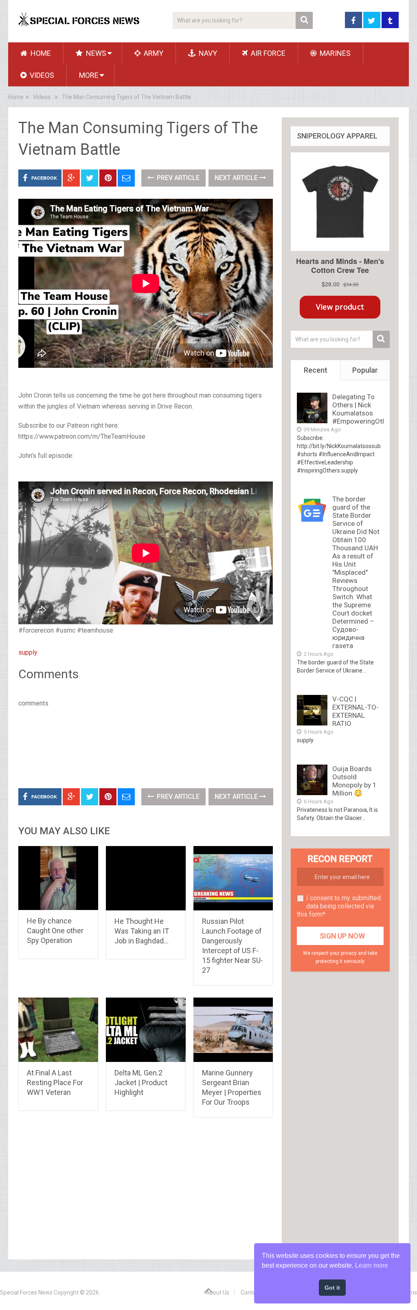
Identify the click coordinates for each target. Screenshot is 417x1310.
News (95, 53)
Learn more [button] (371, 1265)
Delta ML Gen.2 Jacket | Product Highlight (140, 1082)
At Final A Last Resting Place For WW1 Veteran (55, 1082)
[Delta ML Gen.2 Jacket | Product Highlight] (146, 1030)
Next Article (237, 178)
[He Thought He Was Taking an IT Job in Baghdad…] (146, 878)
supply (27, 652)
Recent (315, 370)
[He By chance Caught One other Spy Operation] (58, 878)
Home (40, 53)
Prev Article (177, 178)
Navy (207, 53)
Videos (41, 75)
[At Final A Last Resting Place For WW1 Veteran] (58, 1030)
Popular (365, 370)
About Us (217, 1292)
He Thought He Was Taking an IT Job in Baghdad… (141, 931)
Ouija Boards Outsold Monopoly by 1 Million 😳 (354, 781)
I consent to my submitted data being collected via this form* (339, 906)
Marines (334, 53)
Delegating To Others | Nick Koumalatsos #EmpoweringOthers (364, 409)
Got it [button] (332, 1287)
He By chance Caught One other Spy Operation (55, 931)
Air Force (267, 53)
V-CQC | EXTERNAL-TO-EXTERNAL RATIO (355, 711)
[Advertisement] (166, 746)
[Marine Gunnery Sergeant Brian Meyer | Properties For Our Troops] (233, 1030)
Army (152, 53)
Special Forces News (26, 1292)
